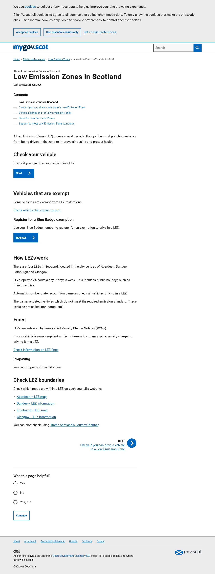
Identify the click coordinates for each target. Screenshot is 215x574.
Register (21, 237)
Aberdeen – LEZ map (32, 397)
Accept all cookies (27, 32)
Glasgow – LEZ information (36, 417)
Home (16, 59)
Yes (22, 483)
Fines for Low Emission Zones (37, 118)
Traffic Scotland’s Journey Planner (74, 425)
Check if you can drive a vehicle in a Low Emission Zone (52, 107)
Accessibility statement (53, 541)
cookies (30, 7)
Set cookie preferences (100, 32)
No (22, 493)
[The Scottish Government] (188, 552)
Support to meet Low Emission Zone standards (46, 123)
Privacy (100, 541)
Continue (21, 515)
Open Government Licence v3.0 (71, 555)
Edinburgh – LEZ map (32, 410)
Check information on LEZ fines (35, 350)
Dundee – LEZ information (35, 403)
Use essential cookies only (62, 32)
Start (19, 173)
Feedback (87, 541)
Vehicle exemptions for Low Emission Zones (45, 112)
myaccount (30, 541)
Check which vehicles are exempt (36, 210)
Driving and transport (34, 59)
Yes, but (25, 502)
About (16, 541)
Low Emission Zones (59, 59)
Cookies (73, 541)
